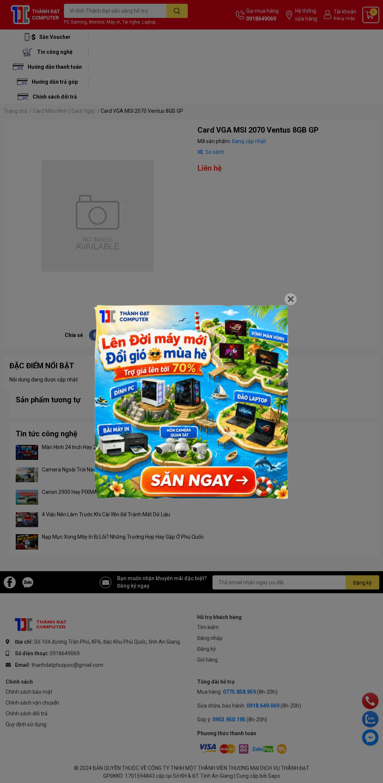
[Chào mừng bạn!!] (191, 402)
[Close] (291, 299)
